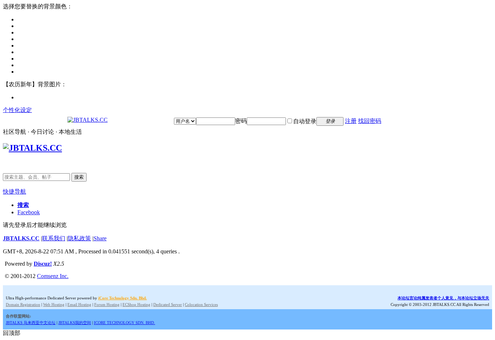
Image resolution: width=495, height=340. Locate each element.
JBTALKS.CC (21, 238)
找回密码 (369, 121)
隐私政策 (79, 238)
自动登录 (304, 121)
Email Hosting (79, 304)
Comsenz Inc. (52, 276)
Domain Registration (23, 304)
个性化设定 (17, 110)
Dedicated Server (167, 304)
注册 (351, 121)
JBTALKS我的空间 (74, 322)
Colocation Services (201, 304)
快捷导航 (14, 191)
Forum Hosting (107, 304)
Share (100, 238)
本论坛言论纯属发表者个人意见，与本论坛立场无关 (443, 298)
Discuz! (43, 264)
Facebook (28, 212)
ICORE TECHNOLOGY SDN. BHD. (124, 322)
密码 (241, 121)
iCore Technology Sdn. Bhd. (122, 298)
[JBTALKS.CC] (87, 120)
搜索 (79, 177)
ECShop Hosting (136, 304)
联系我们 (53, 238)
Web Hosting (54, 304)
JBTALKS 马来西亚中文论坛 (30, 322)
